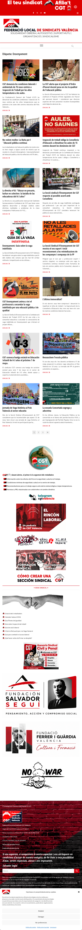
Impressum (53, 927)
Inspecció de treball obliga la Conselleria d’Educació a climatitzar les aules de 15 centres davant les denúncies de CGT (61, 142)
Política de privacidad (43, 927)
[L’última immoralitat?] (61, 286)
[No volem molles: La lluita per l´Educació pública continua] (20, 126)
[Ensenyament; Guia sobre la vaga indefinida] (20, 232)
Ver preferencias (41, 923)
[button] (79, 892)
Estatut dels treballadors (13, 613)
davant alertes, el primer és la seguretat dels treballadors (33, 475)
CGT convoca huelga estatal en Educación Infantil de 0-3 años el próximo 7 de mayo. (20, 360)
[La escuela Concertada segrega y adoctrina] (61, 394)
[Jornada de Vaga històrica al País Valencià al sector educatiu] (20, 394)
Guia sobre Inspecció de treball (15, 624)
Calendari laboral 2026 (13, 617)
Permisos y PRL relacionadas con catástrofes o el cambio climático (31, 489)
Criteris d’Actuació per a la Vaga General (19, 631)
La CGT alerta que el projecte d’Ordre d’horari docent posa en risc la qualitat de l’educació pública (60, 87)
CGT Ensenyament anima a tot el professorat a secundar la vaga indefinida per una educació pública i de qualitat (20, 306)
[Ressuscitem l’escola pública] (61, 343)
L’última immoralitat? (52, 299)
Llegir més (8, 110)
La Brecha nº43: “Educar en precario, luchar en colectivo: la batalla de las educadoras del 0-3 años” (18, 193)
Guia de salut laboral (12, 628)
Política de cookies (31, 927)
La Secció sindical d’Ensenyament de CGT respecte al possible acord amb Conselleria (61, 195)
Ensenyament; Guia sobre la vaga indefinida (17, 247)
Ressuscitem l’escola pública (55, 357)
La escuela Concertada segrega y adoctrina (57, 409)
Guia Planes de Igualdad (13, 620)
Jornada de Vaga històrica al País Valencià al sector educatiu (17, 409)
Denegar (41, 917)
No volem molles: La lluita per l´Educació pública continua (16, 141)
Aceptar (41, 911)
